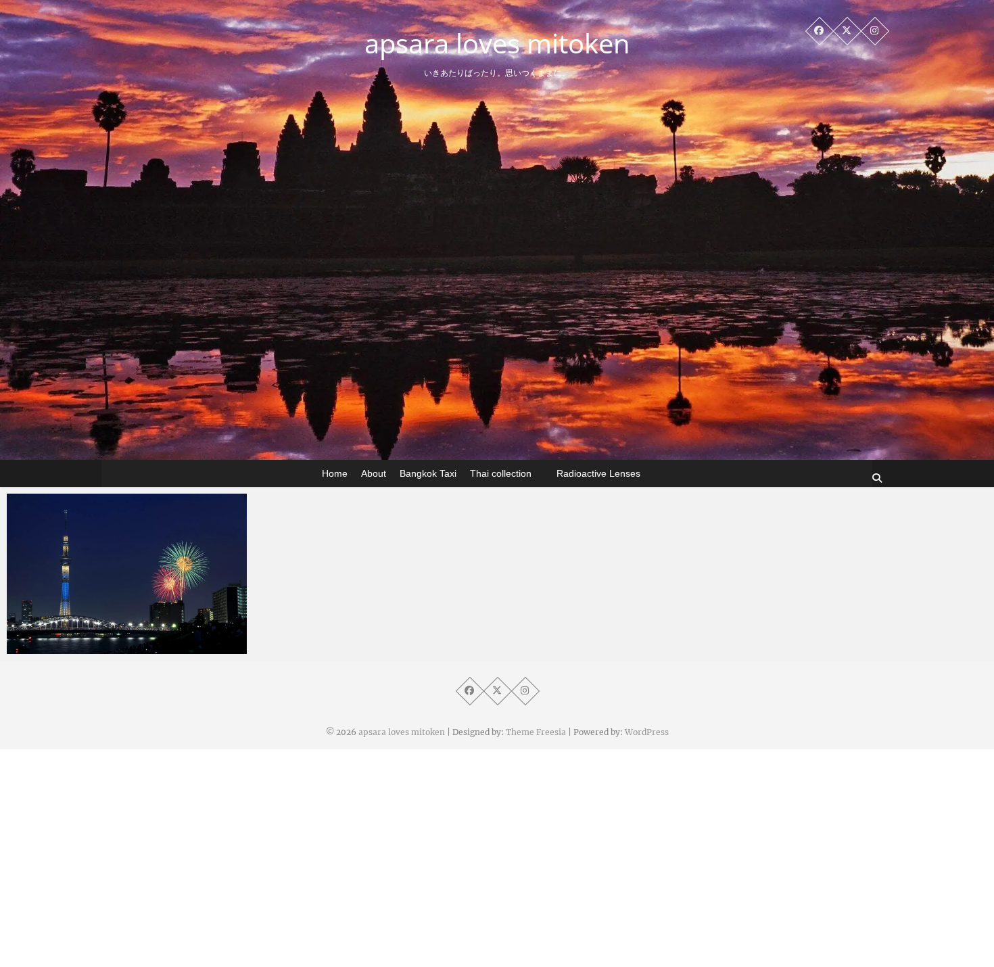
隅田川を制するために (84, 647)
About (373, 473)
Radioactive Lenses (598, 473)
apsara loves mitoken (497, 43)
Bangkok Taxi (428, 473)
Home (335, 473)
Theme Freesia (536, 732)
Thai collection (500, 473)
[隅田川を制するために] (127, 574)
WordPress (647, 732)
